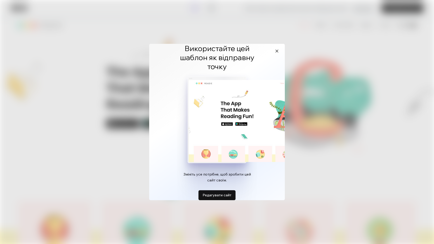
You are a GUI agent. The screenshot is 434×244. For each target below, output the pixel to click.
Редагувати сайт (217, 195)
